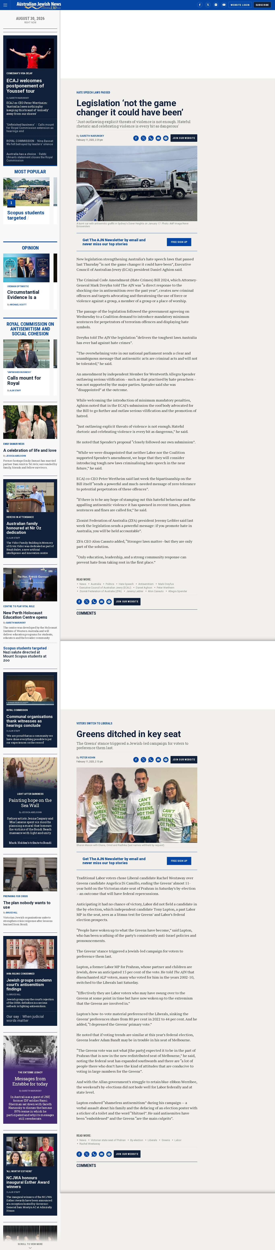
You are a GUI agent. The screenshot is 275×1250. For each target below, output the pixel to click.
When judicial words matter (25, 1018)
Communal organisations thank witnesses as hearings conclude (29, 721)
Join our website (184, 138)
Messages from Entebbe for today (30, 1081)
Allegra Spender (177, 591)
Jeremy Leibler (134, 591)
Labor (178, 1140)
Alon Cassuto (156, 591)
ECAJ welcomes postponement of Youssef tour (25, 86)
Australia (96, 583)
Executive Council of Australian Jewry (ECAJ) (105, 587)
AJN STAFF (15, 390)
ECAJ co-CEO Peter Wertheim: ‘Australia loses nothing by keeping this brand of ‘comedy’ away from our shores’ (27, 108)
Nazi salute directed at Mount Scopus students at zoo (25, 656)
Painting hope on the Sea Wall (30, 802)
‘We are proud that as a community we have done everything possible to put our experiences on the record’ (29, 739)
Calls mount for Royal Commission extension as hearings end (30, 128)
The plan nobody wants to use (27, 905)
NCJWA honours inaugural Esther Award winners (28, 1182)
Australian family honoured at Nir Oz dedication (23, 528)
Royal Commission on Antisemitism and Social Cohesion (30, 329)
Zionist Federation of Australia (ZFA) (101, 591)
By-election (136, 1140)
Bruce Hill (11, 913)
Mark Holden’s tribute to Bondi (30, 843)
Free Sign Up (179, 242)
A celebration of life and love (29, 450)
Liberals (152, 1140)
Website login (240, 5)
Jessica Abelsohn (16, 456)
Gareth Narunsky (92, 136)
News (83, 583)
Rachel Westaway (90, 1143)
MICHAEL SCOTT (18, 305)
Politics (110, 583)
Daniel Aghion (144, 587)
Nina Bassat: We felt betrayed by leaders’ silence (30, 142)
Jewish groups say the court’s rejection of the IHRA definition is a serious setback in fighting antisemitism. (30, 1002)
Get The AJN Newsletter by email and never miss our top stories (114, 242)
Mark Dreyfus (166, 583)
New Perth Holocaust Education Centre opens (25, 615)
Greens (166, 1140)
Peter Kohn (87, 757)
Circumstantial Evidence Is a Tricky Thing (23, 297)
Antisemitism (146, 583)
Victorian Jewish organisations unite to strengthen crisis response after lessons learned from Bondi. (28, 921)
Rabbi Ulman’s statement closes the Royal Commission (29, 157)
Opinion (30, 248)
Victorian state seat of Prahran (108, 1140)
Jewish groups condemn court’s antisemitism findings (29, 984)
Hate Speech (126, 583)
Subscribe (262, 5)
